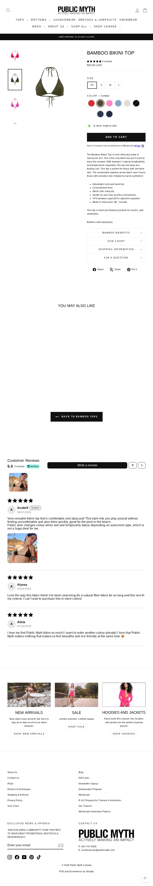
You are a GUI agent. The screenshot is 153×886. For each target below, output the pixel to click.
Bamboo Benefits (116, 232)
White (91, 114)
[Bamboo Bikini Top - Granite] (23, 380)
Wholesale (84, 795)
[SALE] (76, 695)
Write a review (87, 465)
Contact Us (13, 778)
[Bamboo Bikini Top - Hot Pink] (20, 376)
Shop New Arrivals (29, 734)
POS (61, 871)
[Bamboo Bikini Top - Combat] (15, 376)
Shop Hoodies (124, 734)
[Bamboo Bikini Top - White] (18, 380)
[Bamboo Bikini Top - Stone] (30, 376)
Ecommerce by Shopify (81, 871)
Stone (127, 103)
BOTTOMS (39, 19)
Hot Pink (109, 103)
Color (98, 96)
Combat (100, 103)
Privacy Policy (14, 800)
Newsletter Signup (88, 783)
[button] (94, 61)
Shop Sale (76, 726)
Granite (100, 114)
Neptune (118, 103)
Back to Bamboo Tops (79, 416)
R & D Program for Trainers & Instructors (100, 800)
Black (136, 103)
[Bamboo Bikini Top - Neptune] (25, 376)
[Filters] (133, 465)
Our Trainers (85, 806)
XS (92, 85)
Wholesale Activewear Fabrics (94, 811)
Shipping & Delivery (18, 795)
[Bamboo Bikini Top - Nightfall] (28, 380)
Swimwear (128, 19)
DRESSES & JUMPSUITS (98, 19)
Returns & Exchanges (19, 789)
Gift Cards (84, 778)
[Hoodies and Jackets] (124, 695)
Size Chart (116, 241)
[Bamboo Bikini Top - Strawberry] (10, 376)
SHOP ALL (79, 26)
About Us (12, 772)
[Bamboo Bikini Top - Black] (36, 376)
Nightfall (109, 114)
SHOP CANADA (106, 26)
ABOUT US (57, 26)
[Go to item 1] (18, 482)
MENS (37, 26)
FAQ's (10, 783)
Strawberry (91, 103)
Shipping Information (116, 249)
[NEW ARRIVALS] (29, 695)
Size (90, 78)
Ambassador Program (90, 789)
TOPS (21, 19)
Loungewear (65, 19)
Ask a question (116, 257)
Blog (81, 772)
